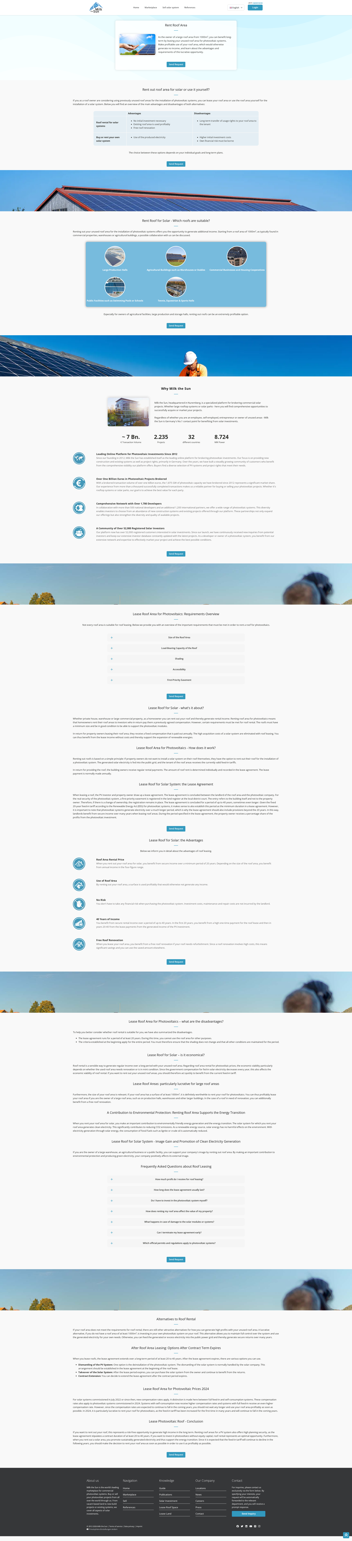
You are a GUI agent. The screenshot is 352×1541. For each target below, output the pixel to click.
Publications (165, 1494)
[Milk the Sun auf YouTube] (250, 1526)
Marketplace (151, 7)
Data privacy (129, 1526)
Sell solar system (171, 7)
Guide (162, 1488)
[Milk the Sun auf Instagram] (259, 1526)
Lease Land (165, 1513)
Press (198, 1507)
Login (255, 7)
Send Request (176, 64)
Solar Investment (168, 1500)
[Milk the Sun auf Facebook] (238, 1526)
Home (136, 7)
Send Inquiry (249, 1513)
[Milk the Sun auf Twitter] (242, 1526)
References (189, 7)
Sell (125, 1500)
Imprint (139, 1526)
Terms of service (115, 1526)
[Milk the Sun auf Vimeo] (255, 1526)
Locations (201, 1488)
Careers (200, 1500)
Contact (200, 1513)
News (199, 1494)
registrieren (258, 3)
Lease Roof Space (168, 1507)
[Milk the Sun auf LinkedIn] (246, 1526)
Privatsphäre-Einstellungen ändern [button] (103, 1529)
